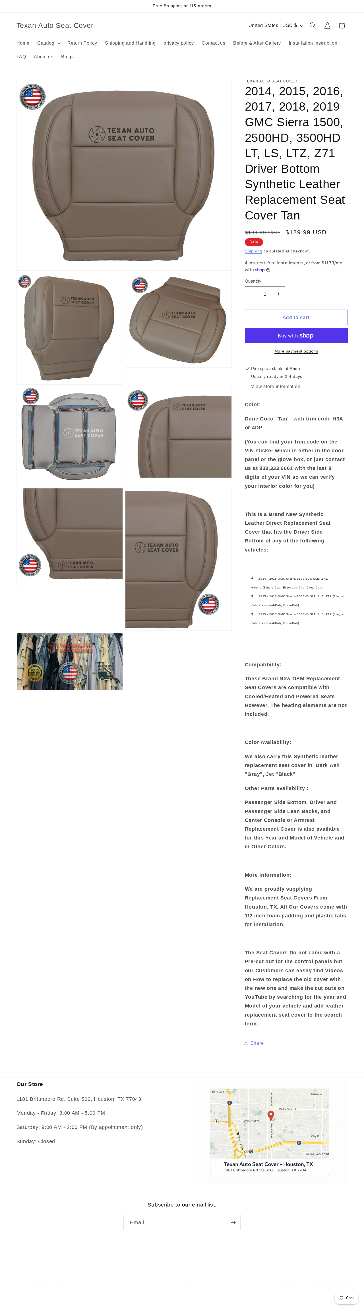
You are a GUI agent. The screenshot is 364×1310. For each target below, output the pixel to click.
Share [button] (257, 1043)
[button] (48, 43)
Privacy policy (166, 1303)
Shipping (253, 251)
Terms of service (202, 1303)
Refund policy (133, 1303)
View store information (275, 386)
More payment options (296, 351)
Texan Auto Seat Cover (53, 1303)
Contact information (278, 1303)
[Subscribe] (233, 1222)
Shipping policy (239, 1303)
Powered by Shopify (95, 1303)
